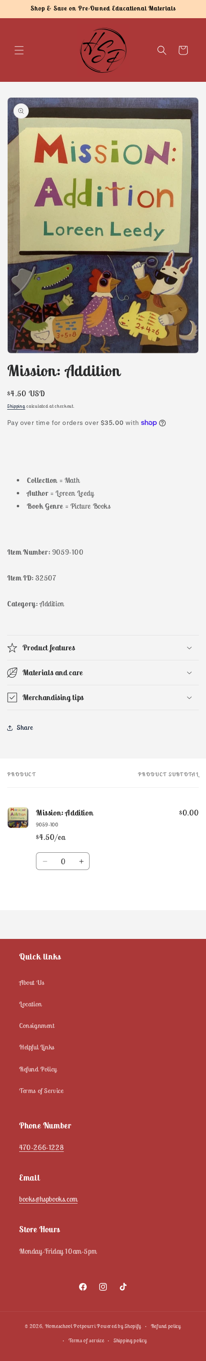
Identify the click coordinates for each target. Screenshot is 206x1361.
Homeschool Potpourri (70, 1326)
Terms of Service (41, 1090)
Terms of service (86, 1340)
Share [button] (25, 727)
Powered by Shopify (119, 1326)
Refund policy (166, 1326)
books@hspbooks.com (48, 1199)
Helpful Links (37, 1047)
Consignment (37, 1025)
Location (30, 1004)
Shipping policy (130, 1340)
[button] (19, 50)
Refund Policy (38, 1069)
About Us (32, 982)
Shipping (16, 406)
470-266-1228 (41, 1147)
